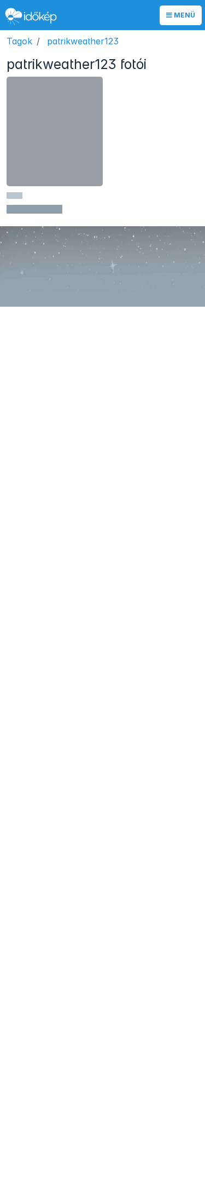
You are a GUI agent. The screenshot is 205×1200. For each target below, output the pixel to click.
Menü (183, 15)
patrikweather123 (83, 41)
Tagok (19, 41)
